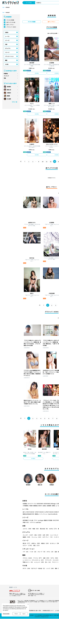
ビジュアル (7, 48)
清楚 (36, 545)
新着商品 (6, 73)
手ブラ (27, 568)
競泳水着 (44, 528)
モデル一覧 (14, 102)
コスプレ (27, 528)
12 (50, 161)
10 (42, 161)
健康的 (27, 537)
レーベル (7, 36)
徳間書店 (35, 505)
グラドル (28, 558)
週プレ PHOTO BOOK (28, 512)
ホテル (50, 551)
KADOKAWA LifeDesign (50, 503)
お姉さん (36, 543)
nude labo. (38, 522)
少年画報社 (26, 505)
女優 (46, 558)
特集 (5, 78)
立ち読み (37, 73)
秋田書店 (25, 503)
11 (46, 161)
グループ (42, 551)
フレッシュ (36, 537)
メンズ (50, 568)
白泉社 (44, 505)
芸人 (48, 562)
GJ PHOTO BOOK (49, 512)
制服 (36, 528)
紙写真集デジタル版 (28, 520)
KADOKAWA (40, 503)
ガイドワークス (32, 503)
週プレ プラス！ (10, 24)
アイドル (37, 558)
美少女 (27, 543)
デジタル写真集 (10, 20)
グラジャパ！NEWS (11, 27)
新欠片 (40, 505)
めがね (53, 528)
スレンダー (28, 535)
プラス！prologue (38, 520)
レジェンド (39, 562)
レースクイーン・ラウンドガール (33, 560)
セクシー (28, 545)
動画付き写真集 (48, 520)
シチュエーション (9, 56)
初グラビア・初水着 (38, 568)
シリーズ (7, 40)
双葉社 (53, 505)
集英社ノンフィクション (41, 514)
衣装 (6, 44)
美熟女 (45, 543)
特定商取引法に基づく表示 (35, 610)
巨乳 (38, 535)
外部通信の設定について (48, 610)
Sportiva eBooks (52, 514)
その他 (6, 64)
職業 (6, 60)
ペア (26, 551)
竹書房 (31, 505)
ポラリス (32, 522)
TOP (3, 7)
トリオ (33, 551)
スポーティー (47, 537)
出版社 (6, 32)
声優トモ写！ (26, 522)
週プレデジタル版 (11, 22)
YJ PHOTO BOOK (39, 512)
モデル (55, 558)
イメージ (7, 52)
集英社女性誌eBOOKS (28, 514)
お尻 (46, 535)
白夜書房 (49, 505)
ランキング (6, 76)
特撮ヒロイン (28, 562)
